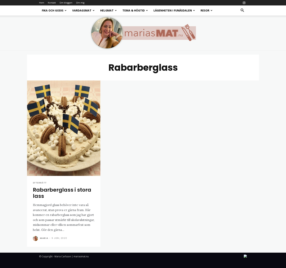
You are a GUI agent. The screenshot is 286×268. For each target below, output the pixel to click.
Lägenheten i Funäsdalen (173, 10)
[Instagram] (244, 2)
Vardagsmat (81, 10)
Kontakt (52, 2)
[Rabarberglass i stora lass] (63, 128)
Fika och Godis (52, 10)
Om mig (80, 2)
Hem (41, 2)
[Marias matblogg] (143, 33)
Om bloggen (66, 2)
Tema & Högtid (133, 10)
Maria (44, 238)
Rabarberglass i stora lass (62, 193)
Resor (205, 10)
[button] (242, 11)
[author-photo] (36, 238)
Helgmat (107, 10)
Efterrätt (40, 183)
